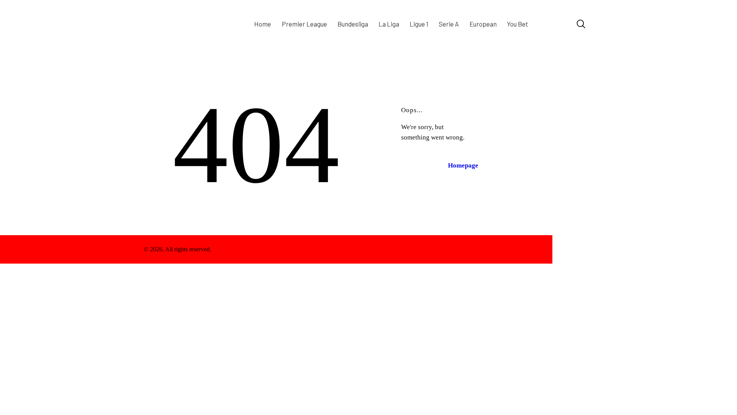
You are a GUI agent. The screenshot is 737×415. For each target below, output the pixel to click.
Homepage (463, 165)
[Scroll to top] (572, 249)
